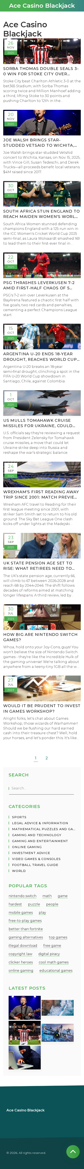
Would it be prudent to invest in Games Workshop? (42, 708)
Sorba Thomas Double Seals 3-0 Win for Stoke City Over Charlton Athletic (41, 71)
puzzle (34, 904)
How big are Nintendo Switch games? (40, 637)
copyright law (20, 954)
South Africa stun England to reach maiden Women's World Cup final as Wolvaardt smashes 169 (41, 214)
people (52, 904)
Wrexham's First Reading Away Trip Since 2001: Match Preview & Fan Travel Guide (41, 495)
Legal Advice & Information (40, 823)
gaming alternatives (26, 937)
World (19, 871)
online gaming (21, 971)
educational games (55, 971)
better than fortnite (26, 929)
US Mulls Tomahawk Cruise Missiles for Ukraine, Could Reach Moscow (38, 423)
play (42, 913)
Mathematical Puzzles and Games (43, 829)
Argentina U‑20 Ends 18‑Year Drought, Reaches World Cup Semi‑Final (40, 357)
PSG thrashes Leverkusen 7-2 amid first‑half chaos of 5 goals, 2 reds (39, 285)
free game (52, 946)
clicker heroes (21, 962)
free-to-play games (25, 921)
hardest (15, 904)
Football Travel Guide (35, 865)
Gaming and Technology (36, 835)
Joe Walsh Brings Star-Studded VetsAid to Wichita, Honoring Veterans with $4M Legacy (39, 143)
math (47, 896)
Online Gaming (27, 847)
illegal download (23, 946)
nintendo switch (22, 896)
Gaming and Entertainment (40, 841)
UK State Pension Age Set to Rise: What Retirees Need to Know (37, 566)
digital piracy (49, 954)
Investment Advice (31, 853)
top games (58, 937)
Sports (19, 817)
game (63, 896)
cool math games (53, 962)
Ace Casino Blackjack (42, 5)
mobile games (21, 913)
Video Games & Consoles (36, 859)
